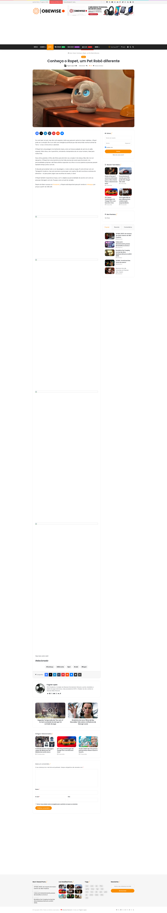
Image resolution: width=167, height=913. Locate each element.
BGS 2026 (73, 47)
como (92, 886)
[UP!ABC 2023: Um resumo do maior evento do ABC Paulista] (109, 236)
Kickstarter (56, 184)
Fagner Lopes (70, 65)
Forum (60, 47)
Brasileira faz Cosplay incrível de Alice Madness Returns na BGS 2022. (124, 253)
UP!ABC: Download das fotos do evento (123, 261)
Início (36, 47)
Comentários (128, 227)
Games (42, 47)
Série (102, 894)
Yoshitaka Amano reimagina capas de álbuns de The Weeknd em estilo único (44, 750)
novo (92, 892)
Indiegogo (90, 184)
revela (91, 894)
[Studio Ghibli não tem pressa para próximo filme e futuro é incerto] (88, 741)
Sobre (96, 894)
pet (69, 667)
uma (87, 897)
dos (96, 886)
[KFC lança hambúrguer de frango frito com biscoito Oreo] (66, 741)
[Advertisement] (83, 31)
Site (69, 796)
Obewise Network (67, 910)
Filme (101, 886)
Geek (49, 47)
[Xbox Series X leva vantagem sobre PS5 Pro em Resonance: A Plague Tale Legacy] (78, 891)
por (86, 894)
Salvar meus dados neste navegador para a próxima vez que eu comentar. (57, 804)
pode (105, 892)
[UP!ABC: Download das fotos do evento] (109, 263)
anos (87, 886)
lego (97, 889)
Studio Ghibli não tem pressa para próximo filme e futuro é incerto (88, 750)
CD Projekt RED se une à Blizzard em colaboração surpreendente (124, 200)
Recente (116, 227)
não (96, 892)
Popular (107, 227)
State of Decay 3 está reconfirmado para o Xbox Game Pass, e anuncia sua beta (111, 179)
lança (92, 889)
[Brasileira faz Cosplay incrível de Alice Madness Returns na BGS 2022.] (109, 252)
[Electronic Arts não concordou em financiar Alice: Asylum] (109, 270)
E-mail (37, 796)
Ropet (84, 667)
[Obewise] (49, 11)
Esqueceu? (127, 143)
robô (76, 667)
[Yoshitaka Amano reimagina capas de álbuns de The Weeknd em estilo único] (44, 741)
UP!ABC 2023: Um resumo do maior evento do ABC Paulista (124, 235)
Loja (88, 47)
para (101, 892)
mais (102, 889)
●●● (96, 47)
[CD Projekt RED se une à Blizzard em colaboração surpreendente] (125, 192)
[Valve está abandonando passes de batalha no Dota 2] (109, 244)
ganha (87, 889)
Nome (37, 789)
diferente (61, 667)
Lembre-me (109, 147)
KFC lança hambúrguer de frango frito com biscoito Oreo (65, 750)
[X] (52, 694)
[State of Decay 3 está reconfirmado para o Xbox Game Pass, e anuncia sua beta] (111, 171)
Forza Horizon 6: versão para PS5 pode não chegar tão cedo (124, 179)
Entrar (118, 151)
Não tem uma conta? (118, 155)
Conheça (50, 667)
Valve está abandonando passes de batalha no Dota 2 (123, 244)
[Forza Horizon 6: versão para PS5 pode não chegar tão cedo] (125, 171)
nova (87, 892)
